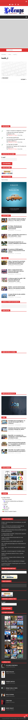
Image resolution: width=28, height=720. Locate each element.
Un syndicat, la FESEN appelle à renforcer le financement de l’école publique (16, 250)
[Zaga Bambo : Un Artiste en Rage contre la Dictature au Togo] (20, 488)
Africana (5, 258)
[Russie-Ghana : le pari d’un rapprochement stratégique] (20, 632)
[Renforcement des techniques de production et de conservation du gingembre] (20, 483)
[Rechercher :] (14, 50)
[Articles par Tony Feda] (3, 703)
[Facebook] (15, 4)
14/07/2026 (11, 452)
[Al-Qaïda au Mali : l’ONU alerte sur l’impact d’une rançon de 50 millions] (20, 647)
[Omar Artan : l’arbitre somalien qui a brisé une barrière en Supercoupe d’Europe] (20, 651)
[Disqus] (14, 104)
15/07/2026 (11, 446)
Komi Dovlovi (10, 672)
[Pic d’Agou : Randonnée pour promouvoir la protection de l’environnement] (4, 227)
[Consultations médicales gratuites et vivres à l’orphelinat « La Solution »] (14, 473)
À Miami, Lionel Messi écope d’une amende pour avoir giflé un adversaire (13, 523)
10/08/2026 (11, 237)
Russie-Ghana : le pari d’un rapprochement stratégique (12, 561)
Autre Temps (6, 215)
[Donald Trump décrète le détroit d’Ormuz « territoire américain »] (7, 632)
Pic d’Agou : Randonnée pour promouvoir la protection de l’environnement (15, 227)
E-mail (3, 157)
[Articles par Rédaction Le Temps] (3, 690)
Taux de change (4, 179)
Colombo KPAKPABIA (12, 665)
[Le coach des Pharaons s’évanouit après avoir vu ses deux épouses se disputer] (7, 637)
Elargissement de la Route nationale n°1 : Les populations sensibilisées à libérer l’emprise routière (16, 444)
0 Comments (18, 221)
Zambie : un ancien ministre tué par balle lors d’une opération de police (12, 538)
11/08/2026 (11, 230)
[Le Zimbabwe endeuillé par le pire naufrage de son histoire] (14, 647)
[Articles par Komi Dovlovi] (3, 677)
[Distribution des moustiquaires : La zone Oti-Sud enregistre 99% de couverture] (4, 422)
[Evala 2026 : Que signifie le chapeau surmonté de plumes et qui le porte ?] (4, 451)
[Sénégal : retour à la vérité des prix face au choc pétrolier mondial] (14, 651)
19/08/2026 (11, 221)
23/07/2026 (11, 431)
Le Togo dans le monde (12, 144)
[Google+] (12, 4)
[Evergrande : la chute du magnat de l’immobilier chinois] (20, 628)
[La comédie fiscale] (7, 488)
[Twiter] (10, 4)
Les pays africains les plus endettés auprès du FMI (12, 541)
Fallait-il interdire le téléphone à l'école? (16, 131)
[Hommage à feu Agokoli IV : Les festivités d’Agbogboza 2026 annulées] (4, 243)
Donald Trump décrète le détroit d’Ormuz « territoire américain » (12, 554)
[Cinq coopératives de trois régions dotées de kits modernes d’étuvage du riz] (14, 483)
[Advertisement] (14, 33)
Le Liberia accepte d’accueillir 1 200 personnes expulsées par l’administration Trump (16, 280)
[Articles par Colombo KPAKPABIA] (3, 667)
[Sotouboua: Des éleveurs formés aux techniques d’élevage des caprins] (4, 429)
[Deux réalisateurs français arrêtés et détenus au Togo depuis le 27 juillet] (4, 220)
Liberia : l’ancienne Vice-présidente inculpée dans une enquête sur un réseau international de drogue (16, 262)
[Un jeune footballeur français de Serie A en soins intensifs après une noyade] (14, 642)
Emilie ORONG (10, 694)
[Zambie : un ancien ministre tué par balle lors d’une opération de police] (4, 288)
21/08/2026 (11, 265)
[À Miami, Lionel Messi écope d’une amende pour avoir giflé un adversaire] (7, 618)
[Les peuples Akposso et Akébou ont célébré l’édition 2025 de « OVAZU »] (7, 478)
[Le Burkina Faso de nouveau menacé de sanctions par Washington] (7, 651)
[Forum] (18, 4)
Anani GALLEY (10, 708)
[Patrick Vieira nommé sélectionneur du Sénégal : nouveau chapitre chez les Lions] (14, 637)
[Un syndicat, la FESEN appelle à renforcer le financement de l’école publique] (4, 251)
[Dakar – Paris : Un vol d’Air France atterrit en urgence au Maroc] (14, 628)
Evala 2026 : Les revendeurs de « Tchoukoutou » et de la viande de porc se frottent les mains (17, 436)
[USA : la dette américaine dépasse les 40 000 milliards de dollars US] (7, 628)
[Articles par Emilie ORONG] (3, 695)
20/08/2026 (11, 297)
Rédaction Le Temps (12, 135)
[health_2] (14, 75)
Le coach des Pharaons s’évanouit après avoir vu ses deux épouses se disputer (13, 564)
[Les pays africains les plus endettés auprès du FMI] (4, 296)
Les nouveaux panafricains (13, 137)
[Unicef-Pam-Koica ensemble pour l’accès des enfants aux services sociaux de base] (14, 478)
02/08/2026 (11, 425)
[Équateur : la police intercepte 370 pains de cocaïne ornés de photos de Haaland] (20, 656)
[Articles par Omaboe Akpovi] (3, 683)
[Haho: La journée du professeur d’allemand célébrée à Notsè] (14, 488)
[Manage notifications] (24, 717)
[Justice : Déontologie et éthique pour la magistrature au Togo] (7, 473)
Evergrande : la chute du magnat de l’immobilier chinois (13, 551)
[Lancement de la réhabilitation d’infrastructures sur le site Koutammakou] (7, 483)
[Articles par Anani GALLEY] (3, 710)
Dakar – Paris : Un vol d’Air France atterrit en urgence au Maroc (13, 548)
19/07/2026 (11, 439)
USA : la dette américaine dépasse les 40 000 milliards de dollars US (13, 544)
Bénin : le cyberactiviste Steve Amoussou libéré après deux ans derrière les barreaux (16, 271)
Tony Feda (9, 700)
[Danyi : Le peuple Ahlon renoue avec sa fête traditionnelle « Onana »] (4, 236)
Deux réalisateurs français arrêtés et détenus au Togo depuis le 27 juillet (12, 558)
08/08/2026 (11, 245)
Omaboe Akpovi (10, 681)
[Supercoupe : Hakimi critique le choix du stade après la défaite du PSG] (20, 642)
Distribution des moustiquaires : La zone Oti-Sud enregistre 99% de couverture (16, 422)
